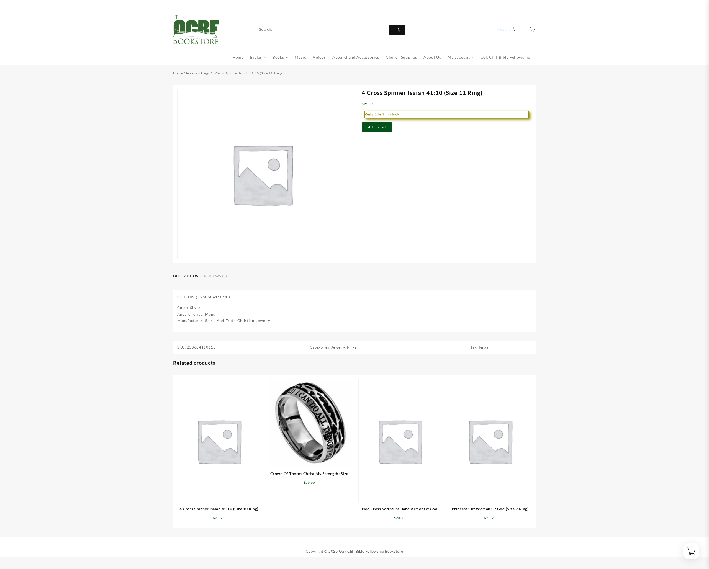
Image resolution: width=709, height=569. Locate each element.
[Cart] (532, 29)
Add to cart (377, 127)
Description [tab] (186, 276)
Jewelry (192, 73)
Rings (205, 73)
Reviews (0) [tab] (215, 276)
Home (178, 73)
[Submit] (397, 30)
